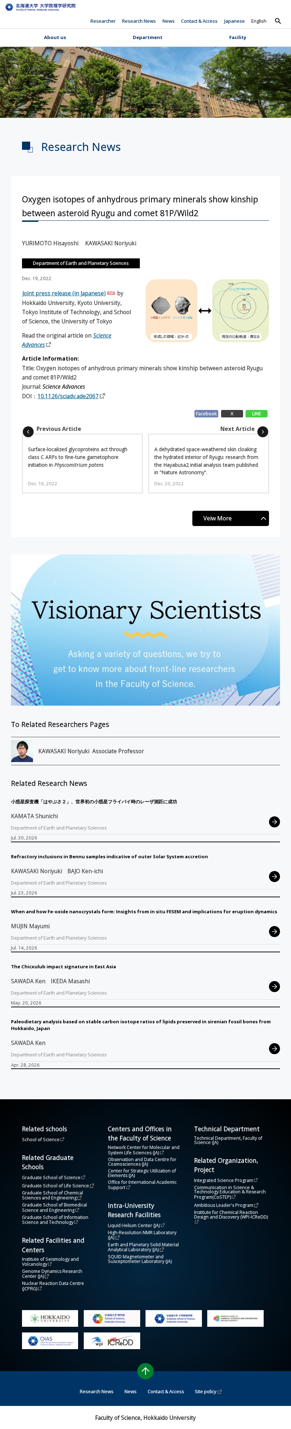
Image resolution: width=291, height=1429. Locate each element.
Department (148, 37)
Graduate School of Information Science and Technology (55, 1220)
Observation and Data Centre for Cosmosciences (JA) (142, 1161)
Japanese (234, 21)
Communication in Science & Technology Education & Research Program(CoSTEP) (230, 1192)
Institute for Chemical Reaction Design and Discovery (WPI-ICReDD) (231, 1215)
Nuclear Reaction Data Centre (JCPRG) (53, 1286)
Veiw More (217, 518)
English (259, 21)
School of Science (41, 1139)
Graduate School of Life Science (55, 1185)
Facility (237, 37)
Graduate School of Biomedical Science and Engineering (55, 1207)
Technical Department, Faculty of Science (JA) (228, 1140)
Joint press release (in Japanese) (64, 293)
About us (55, 37)
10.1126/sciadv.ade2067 (68, 396)
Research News (139, 21)
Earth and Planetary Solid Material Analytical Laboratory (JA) (144, 1247)
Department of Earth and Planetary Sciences (81, 263)
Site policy (205, 1391)
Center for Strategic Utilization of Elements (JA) (142, 1173)
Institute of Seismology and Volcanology (51, 1262)
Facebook (206, 413)
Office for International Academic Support (143, 1185)
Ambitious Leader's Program (223, 1205)
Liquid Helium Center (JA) (134, 1225)
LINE (256, 413)
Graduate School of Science (51, 1177)
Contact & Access (199, 21)
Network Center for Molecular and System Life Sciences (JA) (144, 1150)
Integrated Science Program (223, 1180)
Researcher (103, 21)
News (169, 21)
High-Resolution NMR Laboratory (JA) (142, 1235)
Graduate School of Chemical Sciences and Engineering (53, 1195)
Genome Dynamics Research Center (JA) (52, 1274)
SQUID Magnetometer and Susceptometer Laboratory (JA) (140, 1259)
